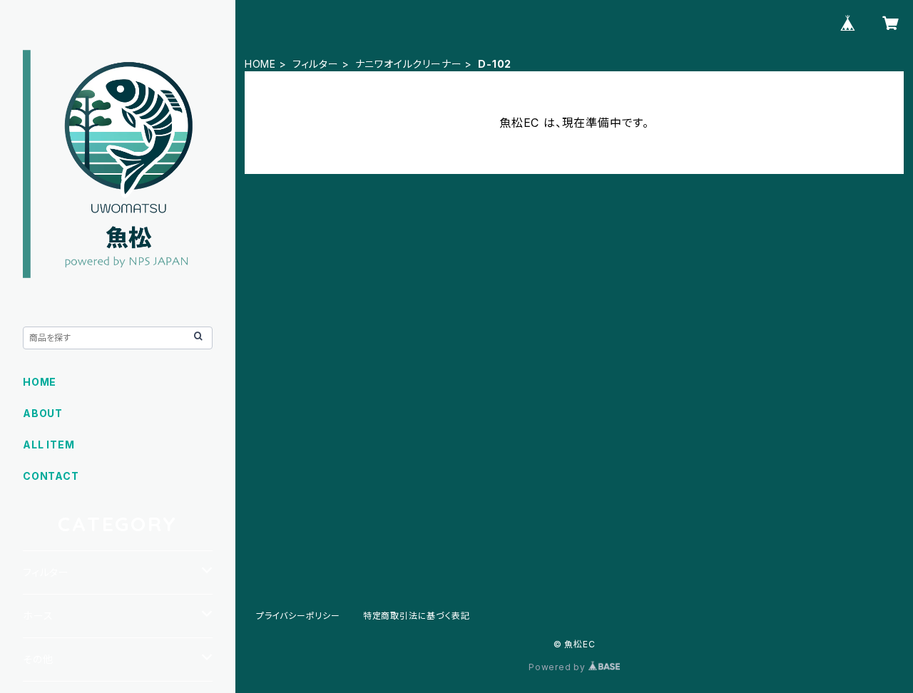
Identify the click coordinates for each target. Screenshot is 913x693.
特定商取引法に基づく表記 (416, 615)
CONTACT (51, 476)
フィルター (315, 64)
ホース (38, 616)
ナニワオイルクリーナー (408, 64)
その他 (38, 659)
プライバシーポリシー (298, 615)
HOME (260, 64)
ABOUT (43, 413)
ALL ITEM (48, 444)
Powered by (558, 667)
